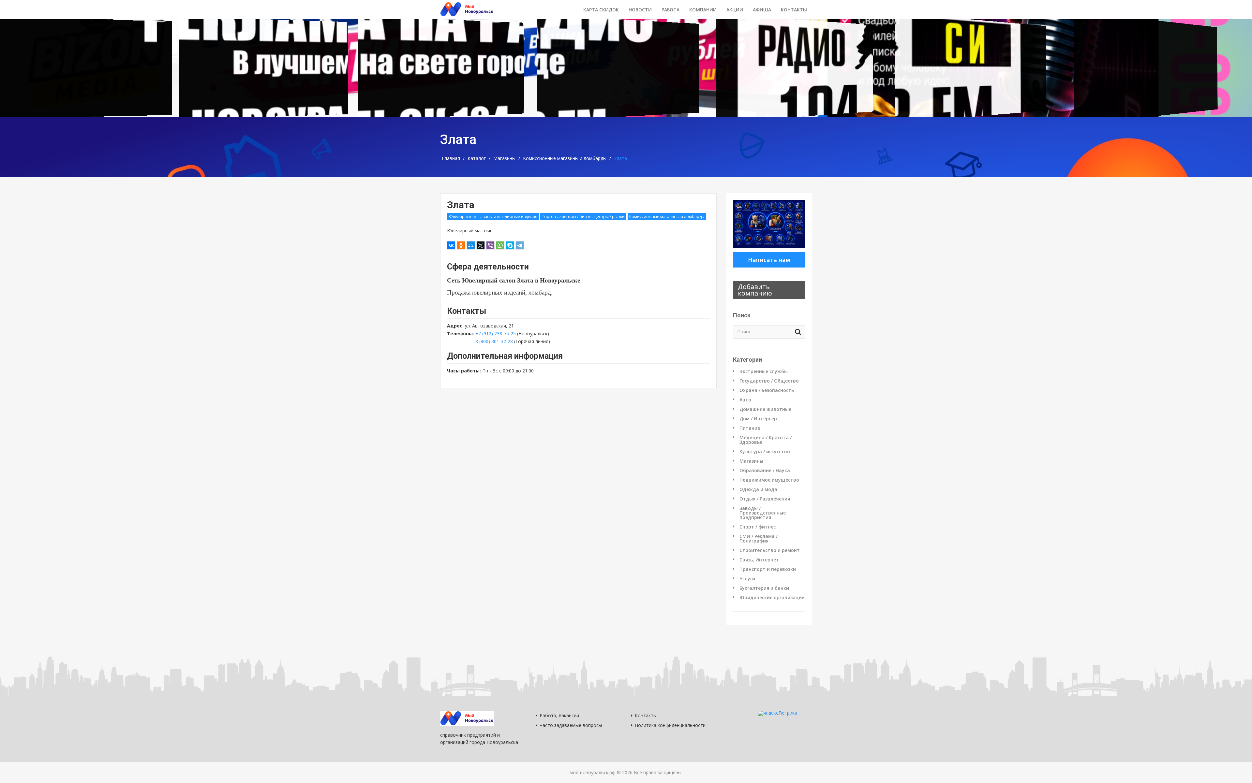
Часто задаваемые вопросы (571, 725)
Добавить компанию (755, 289)
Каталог (477, 158)
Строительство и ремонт (769, 550)
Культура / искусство (764, 451)
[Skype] (510, 245)
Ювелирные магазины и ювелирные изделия (493, 216)
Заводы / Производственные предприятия (762, 513)
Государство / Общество (769, 381)
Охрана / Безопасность (766, 390)
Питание (749, 428)
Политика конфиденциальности (670, 725)
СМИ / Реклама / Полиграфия (758, 538)
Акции (734, 10)
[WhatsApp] (500, 245)
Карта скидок (601, 10)
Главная (451, 158)
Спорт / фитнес (757, 527)
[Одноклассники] (461, 245)
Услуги (747, 578)
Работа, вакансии (559, 715)
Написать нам (769, 260)
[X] (480, 245)
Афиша (762, 10)
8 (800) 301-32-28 (494, 341)
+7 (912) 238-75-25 (495, 333)
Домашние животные (765, 409)
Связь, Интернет (759, 560)
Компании (703, 10)
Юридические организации (772, 597)
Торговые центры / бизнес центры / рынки (583, 216)
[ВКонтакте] (451, 245)
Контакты (794, 10)
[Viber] (490, 245)
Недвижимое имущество (769, 480)
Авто (745, 400)
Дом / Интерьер (758, 418)
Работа (670, 10)
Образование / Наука (764, 470)
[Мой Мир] (471, 245)
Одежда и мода (758, 489)
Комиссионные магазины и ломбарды (564, 158)
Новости (640, 10)
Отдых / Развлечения (764, 499)
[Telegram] (520, 245)
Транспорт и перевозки (767, 569)
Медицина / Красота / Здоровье (765, 439)
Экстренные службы (763, 371)
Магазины (504, 158)
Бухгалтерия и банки (764, 588)
